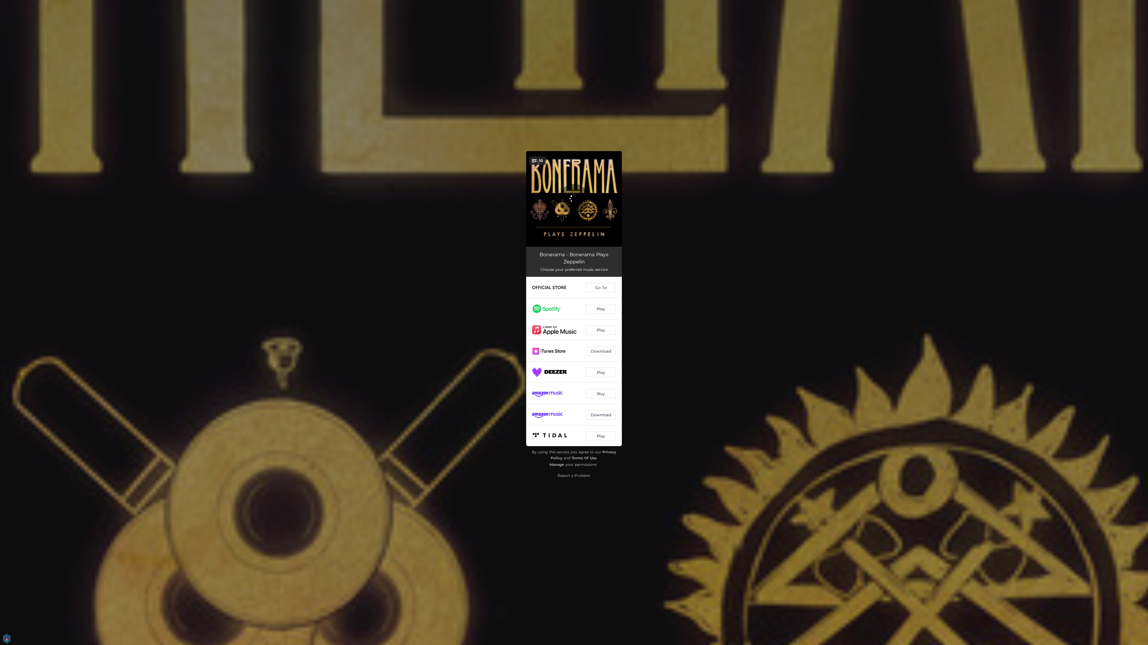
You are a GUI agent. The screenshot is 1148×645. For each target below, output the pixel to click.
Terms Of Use (584, 458)
